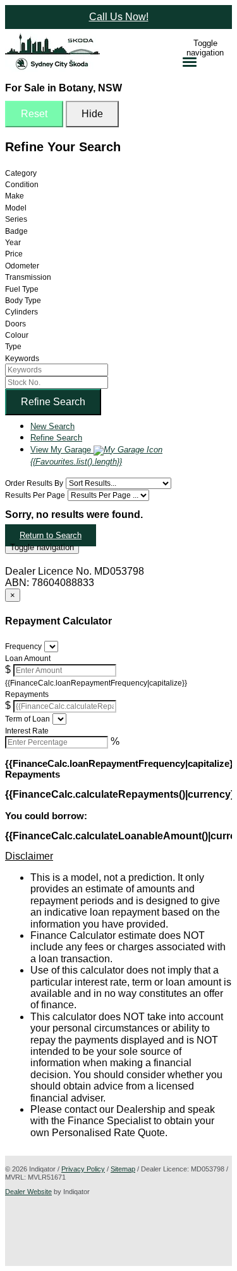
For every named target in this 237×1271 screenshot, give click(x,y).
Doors (15, 323)
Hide (92, 113)
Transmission (28, 277)
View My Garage (76, 455)
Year (13, 242)
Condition (22, 184)
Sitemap (123, 1169)
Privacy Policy (83, 1169)
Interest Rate (27, 731)
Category (21, 173)
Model (16, 208)
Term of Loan (27, 719)
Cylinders (21, 312)
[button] (118, 856)
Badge (16, 231)
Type (13, 346)
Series (16, 219)
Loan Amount (28, 658)
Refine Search (53, 401)
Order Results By (34, 483)
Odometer (22, 266)
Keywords (22, 358)
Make (14, 196)
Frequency (23, 646)
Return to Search (51, 535)
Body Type (23, 300)
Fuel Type (22, 289)
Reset (34, 113)
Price (14, 254)
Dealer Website (28, 1191)
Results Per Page (35, 495)
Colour (16, 335)
